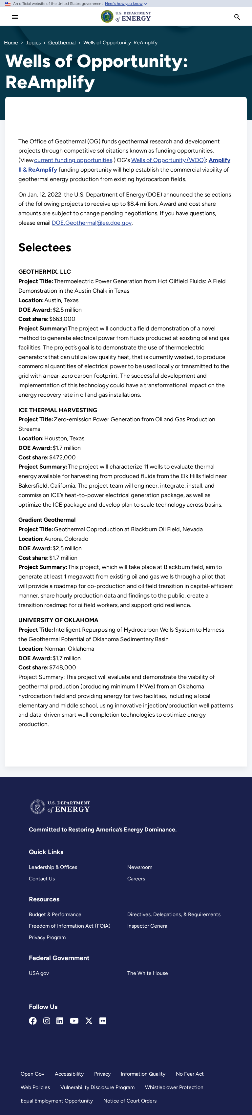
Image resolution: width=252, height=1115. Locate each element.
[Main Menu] (14, 17)
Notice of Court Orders (130, 1101)
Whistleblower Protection (174, 1087)
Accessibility (69, 1074)
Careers (136, 878)
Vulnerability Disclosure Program (97, 1087)
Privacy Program (47, 937)
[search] (237, 17)
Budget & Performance (55, 914)
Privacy (102, 1074)
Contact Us (42, 878)
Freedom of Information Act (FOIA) (70, 926)
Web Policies (35, 1087)
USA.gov (39, 973)
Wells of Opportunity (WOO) (168, 160)
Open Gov (32, 1074)
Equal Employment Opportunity (57, 1101)
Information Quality (143, 1074)
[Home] (126, 22)
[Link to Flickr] (102, 1021)
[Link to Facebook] (33, 1021)
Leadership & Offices (53, 867)
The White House (147, 973)
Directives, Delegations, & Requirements (173, 914)
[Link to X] (89, 1021)
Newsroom (139, 867)
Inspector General (147, 926)
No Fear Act (190, 1074)
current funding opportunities (73, 160)
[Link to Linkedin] (59, 1021)
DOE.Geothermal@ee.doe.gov (92, 222)
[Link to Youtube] (74, 1021)
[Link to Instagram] (46, 1021)
